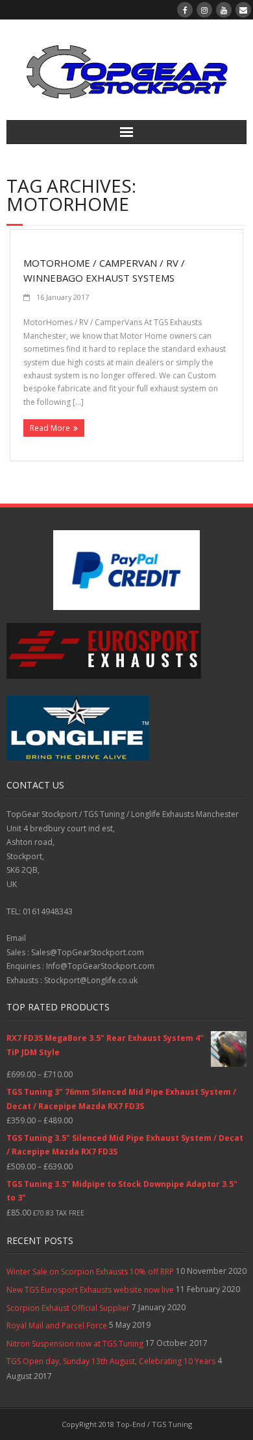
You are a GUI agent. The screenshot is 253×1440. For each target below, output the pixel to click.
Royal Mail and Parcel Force (56, 1325)
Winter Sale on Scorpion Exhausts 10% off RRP (90, 1271)
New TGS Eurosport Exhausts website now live (90, 1289)
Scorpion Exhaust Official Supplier (68, 1307)
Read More (50, 427)
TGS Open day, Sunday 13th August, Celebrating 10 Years (110, 1361)
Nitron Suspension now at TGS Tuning (74, 1343)
